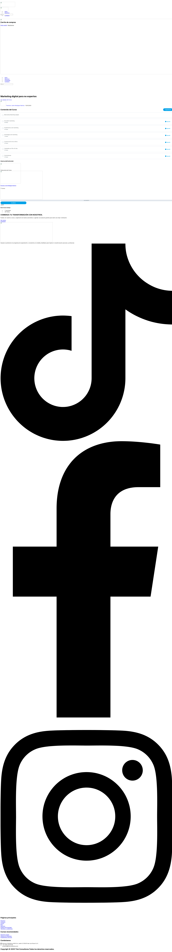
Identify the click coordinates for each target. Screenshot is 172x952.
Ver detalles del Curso (6, 100)
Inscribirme (13, 202)
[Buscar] (1, 18)
